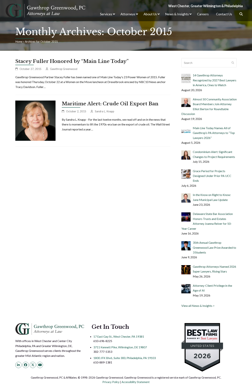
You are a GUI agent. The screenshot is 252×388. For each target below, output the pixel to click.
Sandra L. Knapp (104, 111)
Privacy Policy (111, 382)
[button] (241, 14)
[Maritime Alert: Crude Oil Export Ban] (35, 120)
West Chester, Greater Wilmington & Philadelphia (205, 6)
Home (19, 41)
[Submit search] (233, 63)
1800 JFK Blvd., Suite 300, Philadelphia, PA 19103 (124, 358)
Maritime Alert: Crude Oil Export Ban (110, 104)
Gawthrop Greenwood (63, 68)
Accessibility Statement (136, 382)
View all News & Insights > (198, 305)
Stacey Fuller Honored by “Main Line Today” (72, 61)
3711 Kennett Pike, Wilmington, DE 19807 (120, 347)
